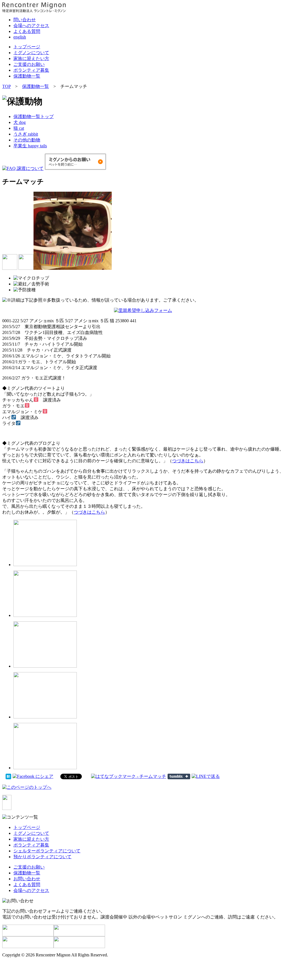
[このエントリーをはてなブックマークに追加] (8, 776)
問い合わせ (24, 19)
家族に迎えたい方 (31, 58)
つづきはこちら (187, 460)
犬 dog (19, 122)
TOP (6, 86)
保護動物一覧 (26, 76)
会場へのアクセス (31, 25)
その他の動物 (26, 140)
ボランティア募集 (31, 70)
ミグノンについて (31, 52)
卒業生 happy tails (30, 145)
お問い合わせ (26, 878)
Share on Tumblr (179, 776)
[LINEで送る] (206, 776)
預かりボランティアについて (42, 856)
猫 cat (18, 128)
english (19, 37)
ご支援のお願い (29, 64)
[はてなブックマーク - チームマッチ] (128, 776)
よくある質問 (26, 31)
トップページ (26, 46)
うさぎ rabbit (25, 134)
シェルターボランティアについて (46, 850)
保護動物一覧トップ (33, 116)
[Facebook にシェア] (33, 776)
